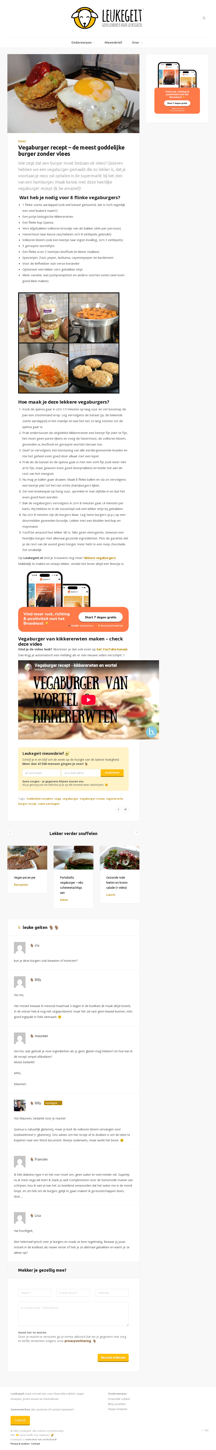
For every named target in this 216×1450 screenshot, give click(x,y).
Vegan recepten (117, 1408)
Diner (22, 141)
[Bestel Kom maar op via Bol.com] (177, 113)
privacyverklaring (78, 1341)
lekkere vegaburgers (100, 558)
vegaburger (70, 798)
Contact (20, 1420)
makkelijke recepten (40, 798)
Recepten (21, 884)
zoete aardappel (48, 804)
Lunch (110, 894)
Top (206, 1430)
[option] (27, 869)
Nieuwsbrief (113, 42)
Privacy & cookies (20, 1443)
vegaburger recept (92, 798)
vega (57, 798)
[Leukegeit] (108, 18)
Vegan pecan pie (24, 877)
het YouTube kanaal (112, 649)
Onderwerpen (81, 42)
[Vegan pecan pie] (27, 858)
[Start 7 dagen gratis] (73, 601)
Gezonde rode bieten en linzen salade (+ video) (117, 882)
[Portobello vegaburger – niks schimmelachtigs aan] (73, 858)
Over (135, 42)
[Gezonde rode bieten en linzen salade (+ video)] (120, 858)
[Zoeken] (204, 18)
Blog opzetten (117, 1403)
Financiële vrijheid (119, 1398)
